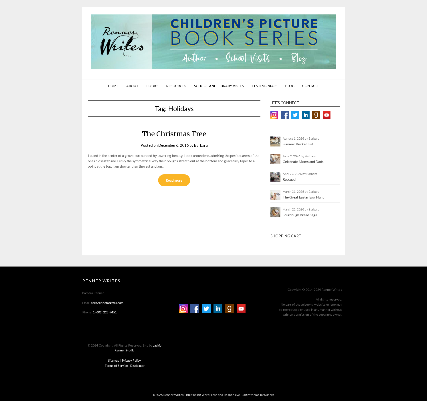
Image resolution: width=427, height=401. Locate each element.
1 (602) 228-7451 (105, 312)
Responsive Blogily (237, 395)
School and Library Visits (219, 86)
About (132, 86)
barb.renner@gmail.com (107, 303)
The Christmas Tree (174, 134)
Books (152, 86)
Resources (176, 86)
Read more (174, 180)
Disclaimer (137, 365)
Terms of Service (116, 365)
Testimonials (264, 86)
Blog (289, 86)
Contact (310, 86)
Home (113, 86)
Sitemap (113, 360)
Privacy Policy (131, 360)
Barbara (201, 145)
